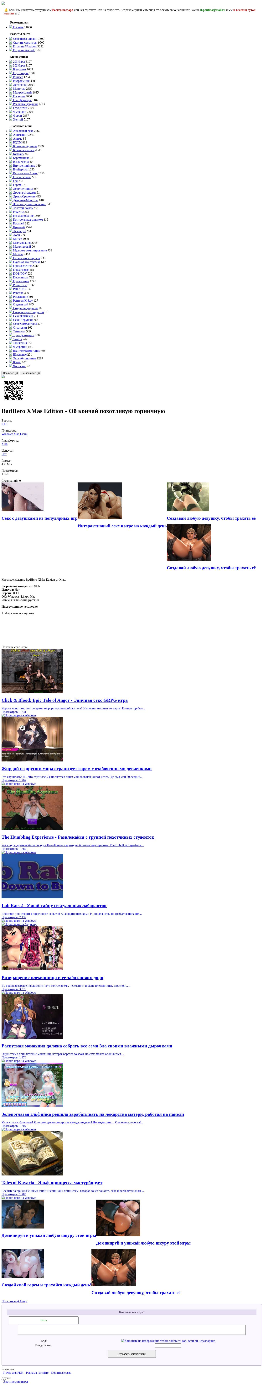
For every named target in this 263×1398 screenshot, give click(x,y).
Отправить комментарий (132, 1353)
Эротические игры (15, 1381)
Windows (7, 434)
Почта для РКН (13, 1372)
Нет (4, 454)
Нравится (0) (10, 373)
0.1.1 (5, 424)
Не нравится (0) (31, 373)
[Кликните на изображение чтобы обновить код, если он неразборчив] (168, 1340)
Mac (16, 434)
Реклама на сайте (37, 1372)
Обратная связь (61, 1372)
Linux (23, 434)
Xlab (5, 444)
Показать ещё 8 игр (14, 1301)
